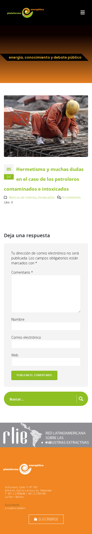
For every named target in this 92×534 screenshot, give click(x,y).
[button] (82, 12)
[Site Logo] (26, 12)
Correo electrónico (26, 337)
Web (14, 355)
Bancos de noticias (22, 197)
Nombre (18, 319)
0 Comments (71, 197)
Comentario (22, 272)
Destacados (46, 197)
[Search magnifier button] (81, 399)
